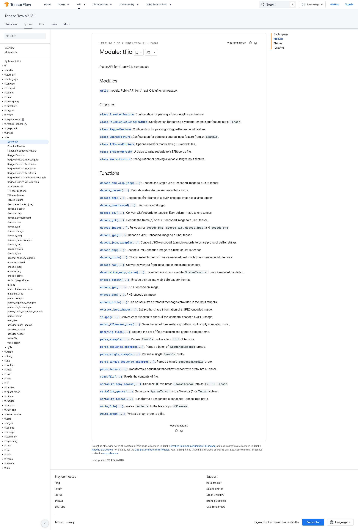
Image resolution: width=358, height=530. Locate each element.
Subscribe (313, 522)
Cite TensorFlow (215, 506)
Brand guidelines (216, 500)
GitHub (334, 4)
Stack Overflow (215, 494)
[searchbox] (25, 36)
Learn (61, 4)
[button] (24, 66)
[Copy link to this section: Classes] (119, 105)
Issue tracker (214, 482)
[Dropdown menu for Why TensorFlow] (171, 4)
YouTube (60, 506)
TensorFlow (105, 42)
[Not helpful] (256, 43)
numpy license (110, 453)
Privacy (70, 522)
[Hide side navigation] (45, 523)
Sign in (349, 4)
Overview (10, 24)
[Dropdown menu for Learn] (69, 4)
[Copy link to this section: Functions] (123, 173)
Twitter (59, 500)
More (67, 24)
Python (28, 24)
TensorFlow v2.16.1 (20, 16)
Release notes (214, 488)
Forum (58, 488)
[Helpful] (250, 43)
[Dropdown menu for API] (85, 4)
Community (127, 4)
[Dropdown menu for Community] (138, 4)
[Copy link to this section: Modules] (121, 81)
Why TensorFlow (157, 4)
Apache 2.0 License (102, 449)
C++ (41, 24)
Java (54, 24)
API (79, 4)
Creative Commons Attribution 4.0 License (192, 446)
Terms (58, 522)
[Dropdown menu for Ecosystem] (112, 4)
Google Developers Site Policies (152, 449)
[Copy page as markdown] (148, 52)
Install (47, 4)
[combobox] (277, 4)
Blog (57, 482)
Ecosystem (100, 4)
